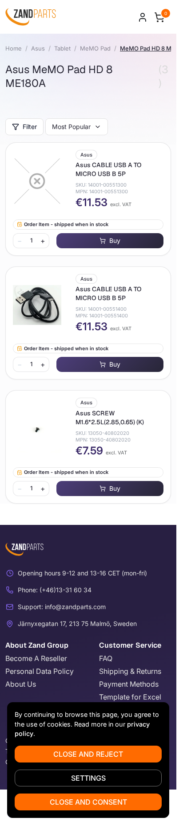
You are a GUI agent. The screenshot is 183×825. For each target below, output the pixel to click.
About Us (20, 684)
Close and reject (88, 754)
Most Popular (71, 126)
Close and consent (88, 802)
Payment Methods (129, 684)
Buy (114, 240)
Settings (88, 778)
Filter (30, 126)
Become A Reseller (36, 658)
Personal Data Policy (39, 671)
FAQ (105, 658)
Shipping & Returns (130, 671)
